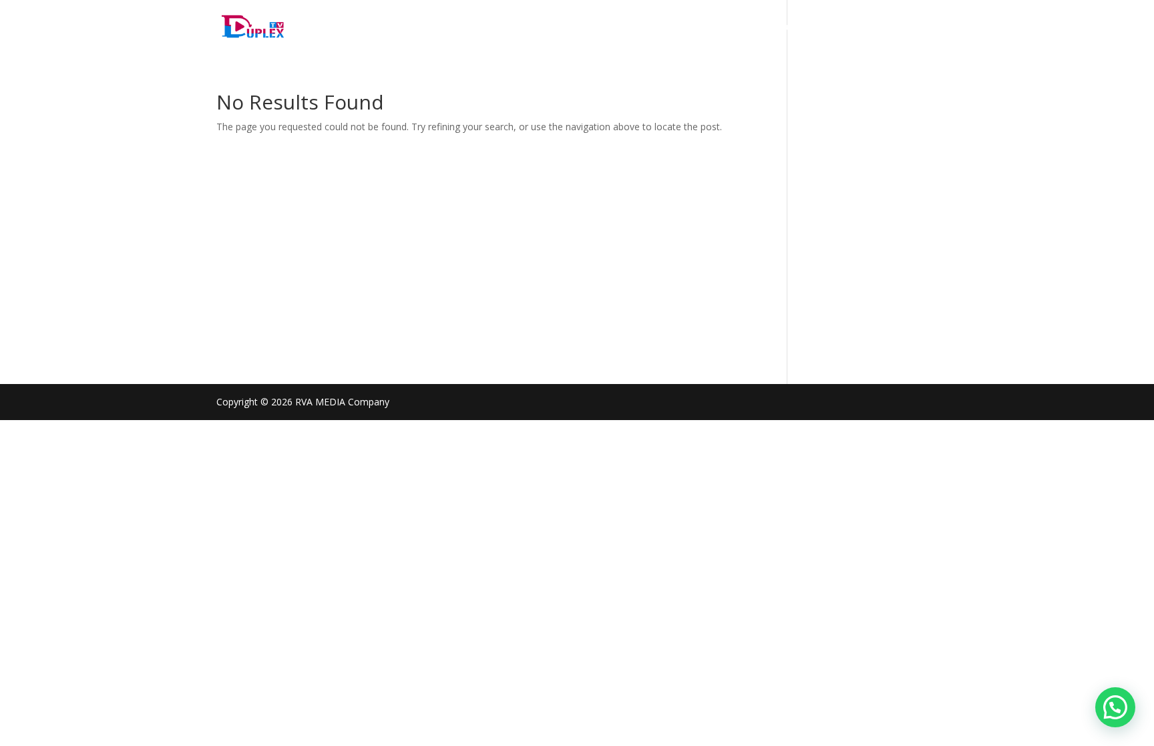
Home (408, 27)
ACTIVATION (468, 27)
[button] (1115, 707)
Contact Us (834, 27)
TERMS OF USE (639, 27)
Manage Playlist (551, 27)
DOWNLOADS (908, 27)
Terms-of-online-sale (741, 27)
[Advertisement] (481, 235)
